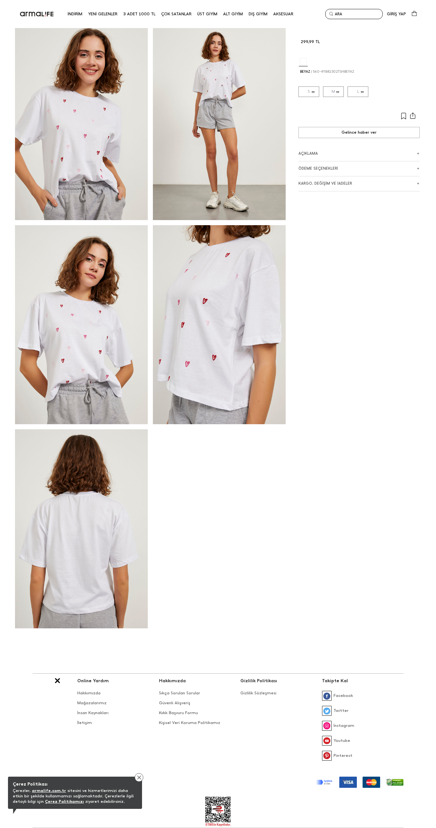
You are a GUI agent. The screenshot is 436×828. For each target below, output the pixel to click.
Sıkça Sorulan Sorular (179, 693)
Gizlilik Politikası (258, 681)
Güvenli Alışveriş (174, 702)
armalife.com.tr (49, 790)
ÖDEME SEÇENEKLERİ (318, 168)
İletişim (84, 722)
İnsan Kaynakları (93, 712)
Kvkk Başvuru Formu (178, 712)
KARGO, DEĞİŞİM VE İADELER (325, 183)
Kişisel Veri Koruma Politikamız (189, 722)
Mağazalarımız (92, 702)
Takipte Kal (335, 681)
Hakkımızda (89, 693)
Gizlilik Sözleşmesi (258, 693)
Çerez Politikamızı (64, 801)
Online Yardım (93, 681)
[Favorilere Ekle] (379, 116)
